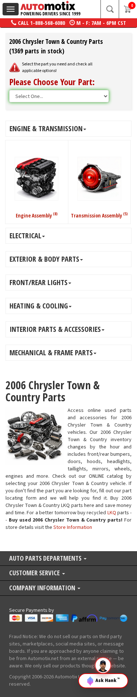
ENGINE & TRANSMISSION (46, 128)
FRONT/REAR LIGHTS (38, 282)
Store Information (72, 527)
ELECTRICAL (25, 235)
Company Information (43, 588)
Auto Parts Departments (46, 558)
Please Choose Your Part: (52, 82)
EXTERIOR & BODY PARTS (44, 259)
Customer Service (35, 573)
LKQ (111, 512)
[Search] (109, 9)
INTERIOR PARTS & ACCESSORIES (55, 329)
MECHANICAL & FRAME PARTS (51, 352)
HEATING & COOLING (38, 306)
